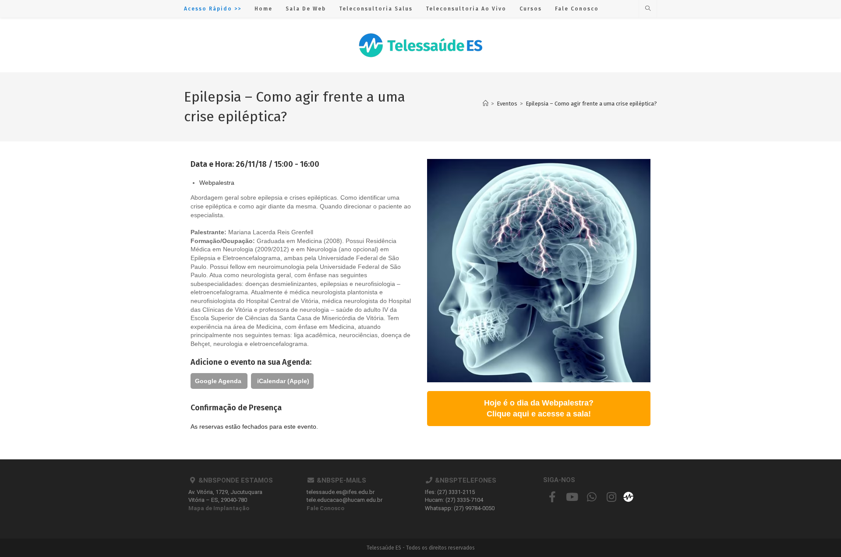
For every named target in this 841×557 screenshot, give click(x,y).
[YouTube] (572, 497)
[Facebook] (552, 497)
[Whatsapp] (591, 497)
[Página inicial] (485, 103)
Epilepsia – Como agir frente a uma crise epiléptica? (591, 103)
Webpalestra (216, 182)
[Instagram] (611, 497)
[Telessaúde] (628, 496)
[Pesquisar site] (648, 9)
